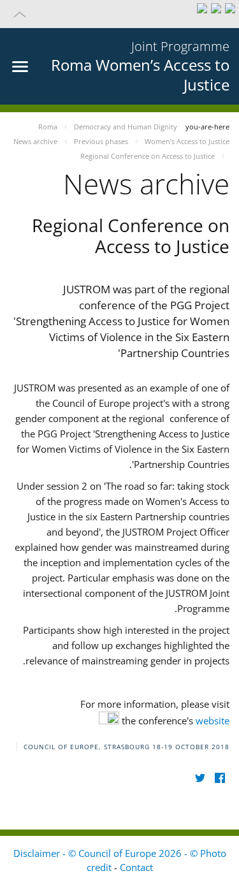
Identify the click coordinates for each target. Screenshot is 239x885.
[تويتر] (200, 778)
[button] (119, 14)
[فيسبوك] (219, 778)
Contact (136, 867)
